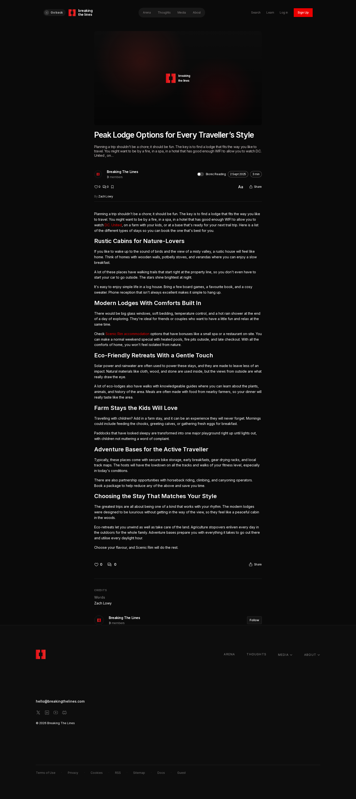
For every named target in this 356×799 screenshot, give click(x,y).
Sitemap (139, 773)
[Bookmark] (112, 187)
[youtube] (55, 712)
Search (256, 12)
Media (182, 12)
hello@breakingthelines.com (60, 701)
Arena (147, 12)
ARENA (229, 654)
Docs (161, 773)
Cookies (97, 773)
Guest (181, 773)
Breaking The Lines (122, 172)
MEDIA (283, 655)
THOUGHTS (256, 654)
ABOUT (310, 655)
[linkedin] (47, 712)
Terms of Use (45, 773)
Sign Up (303, 12)
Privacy (73, 773)
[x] (38, 712)
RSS (118, 773)
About (197, 12)
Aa (240, 186)
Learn (270, 12)
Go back (57, 12)
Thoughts (164, 12)
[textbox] (178, 380)
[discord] (64, 712)
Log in (284, 12)
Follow (254, 620)
